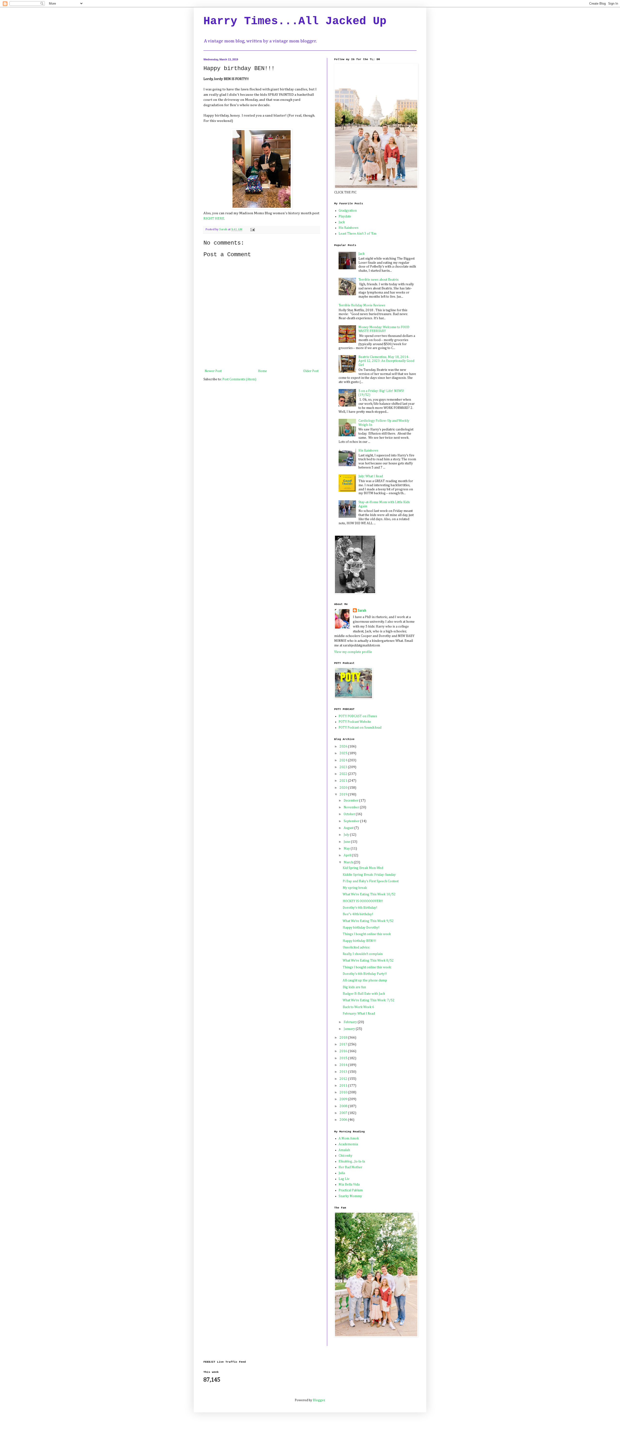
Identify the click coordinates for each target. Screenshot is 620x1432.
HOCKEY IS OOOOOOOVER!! (363, 901)
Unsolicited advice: (356, 947)
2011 (344, 1085)
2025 (344, 753)
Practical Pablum (351, 1190)
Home (262, 371)
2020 (344, 787)
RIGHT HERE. (214, 218)
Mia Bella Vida (349, 1184)
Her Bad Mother (350, 1167)
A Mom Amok (349, 1138)
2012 (344, 1079)
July (347, 834)
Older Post (310, 371)
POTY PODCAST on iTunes (358, 716)
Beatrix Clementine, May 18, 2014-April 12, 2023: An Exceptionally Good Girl (386, 361)
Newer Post (213, 371)
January (350, 1029)
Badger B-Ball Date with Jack (364, 993)
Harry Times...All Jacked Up (295, 21)
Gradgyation (348, 210)
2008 (344, 1106)
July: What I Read (370, 476)
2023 (344, 767)
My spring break (355, 888)
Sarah (362, 610)
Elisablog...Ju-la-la (352, 1161)
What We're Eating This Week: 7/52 (369, 1000)
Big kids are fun (354, 987)
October (350, 814)
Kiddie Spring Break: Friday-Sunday (369, 874)
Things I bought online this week (367, 934)
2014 (344, 1065)
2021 (344, 780)
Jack (342, 222)
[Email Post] (252, 229)
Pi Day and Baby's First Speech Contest (371, 881)
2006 (344, 1120)
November (352, 807)
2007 (344, 1113)
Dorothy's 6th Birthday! (360, 907)
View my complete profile (353, 652)
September (352, 821)
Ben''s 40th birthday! (358, 914)
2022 (344, 774)
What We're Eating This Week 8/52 (368, 960)
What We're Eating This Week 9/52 (368, 921)
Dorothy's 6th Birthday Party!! (365, 974)
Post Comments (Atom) (239, 379)
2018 (344, 1037)
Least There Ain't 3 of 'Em (357, 233)
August (349, 828)
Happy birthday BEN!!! (359, 941)
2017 (344, 1044)
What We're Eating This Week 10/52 (369, 894)
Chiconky (345, 1155)
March (349, 862)
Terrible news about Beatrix (378, 279)
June (347, 841)
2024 (344, 760)
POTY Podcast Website (355, 722)
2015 (344, 1058)
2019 (344, 794)
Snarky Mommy (350, 1196)
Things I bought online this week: (367, 967)
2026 (344, 746)
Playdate (345, 216)
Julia (342, 1173)
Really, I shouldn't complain (363, 954)
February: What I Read (359, 1013)
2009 (344, 1099)
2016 (344, 1051)
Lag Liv (344, 1179)
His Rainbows (348, 228)
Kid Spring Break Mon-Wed (363, 868)
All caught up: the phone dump (365, 980)
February (351, 1022)
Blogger (319, 1400)
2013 (344, 1072)
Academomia (348, 1144)
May (347, 848)
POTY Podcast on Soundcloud (360, 727)
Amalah (344, 1150)
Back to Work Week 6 (358, 1007)
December (351, 800)
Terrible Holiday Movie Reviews (362, 305)
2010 (344, 1092)
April (348, 855)
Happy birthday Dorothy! (361, 927)
